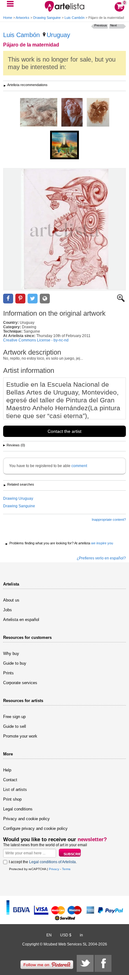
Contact (10, 779)
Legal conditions (18, 809)
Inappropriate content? (109, 519)
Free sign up (14, 716)
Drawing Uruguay (18, 498)
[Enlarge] (121, 300)
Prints (8, 673)
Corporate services (20, 682)
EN (49, 935)
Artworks (22, 17)
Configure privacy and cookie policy (35, 828)
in (81, 935)
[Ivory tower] (64, 145)
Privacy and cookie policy (26, 818)
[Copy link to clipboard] (45, 298)
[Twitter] (85, 963)
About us (11, 600)
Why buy (11, 653)
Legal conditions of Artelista (52, 862)
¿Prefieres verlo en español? (101, 558)
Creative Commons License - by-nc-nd (36, 340)
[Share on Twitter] (33, 298)
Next (113, 25)
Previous (100, 25)
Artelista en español (21, 619)
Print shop (12, 799)
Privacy (54, 869)
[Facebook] (103, 963)
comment (79, 466)
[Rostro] (98, 112)
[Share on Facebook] (8, 298)
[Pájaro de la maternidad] (64, 229)
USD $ (65, 935)
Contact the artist (64, 431)
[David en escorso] (72, 112)
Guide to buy (14, 663)
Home (7, 17)
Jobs (7, 609)
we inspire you (102, 543)
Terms (66, 869)
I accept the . (43, 862)
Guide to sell (14, 726)
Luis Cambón (74, 17)
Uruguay (58, 34)
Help (7, 770)
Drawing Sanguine (47, 17)
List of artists (15, 789)
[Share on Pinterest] (20, 298)
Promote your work (20, 736)
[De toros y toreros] (38, 112)
